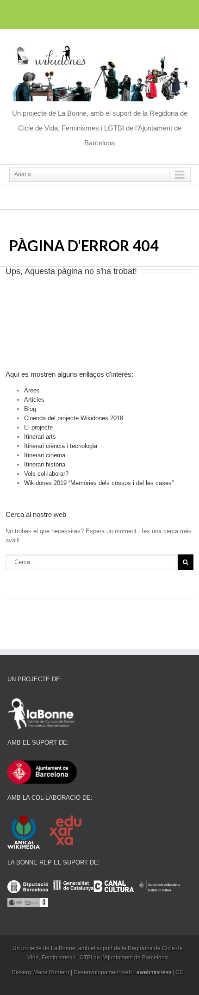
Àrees (32, 390)
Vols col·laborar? (46, 473)
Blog (30, 408)
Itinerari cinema (44, 455)
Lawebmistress (152, 972)
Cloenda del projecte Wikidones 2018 (73, 418)
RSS (116, 12)
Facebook (83, 13)
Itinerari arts (40, 436)
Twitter (99, 13)
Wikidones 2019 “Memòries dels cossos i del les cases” (99, 482)
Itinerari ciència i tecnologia (60, 445)
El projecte (38, 427)
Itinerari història (44, 464)
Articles (34, 399)
